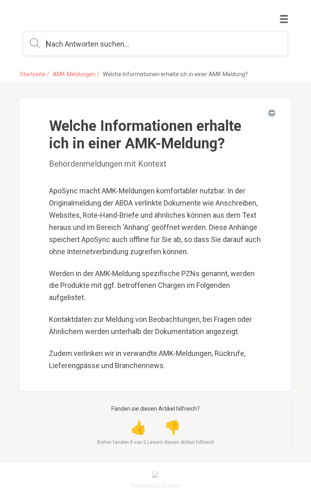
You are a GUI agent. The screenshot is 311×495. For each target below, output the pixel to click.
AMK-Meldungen (74, 74)
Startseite (32, 74)
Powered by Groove (156, 485)
